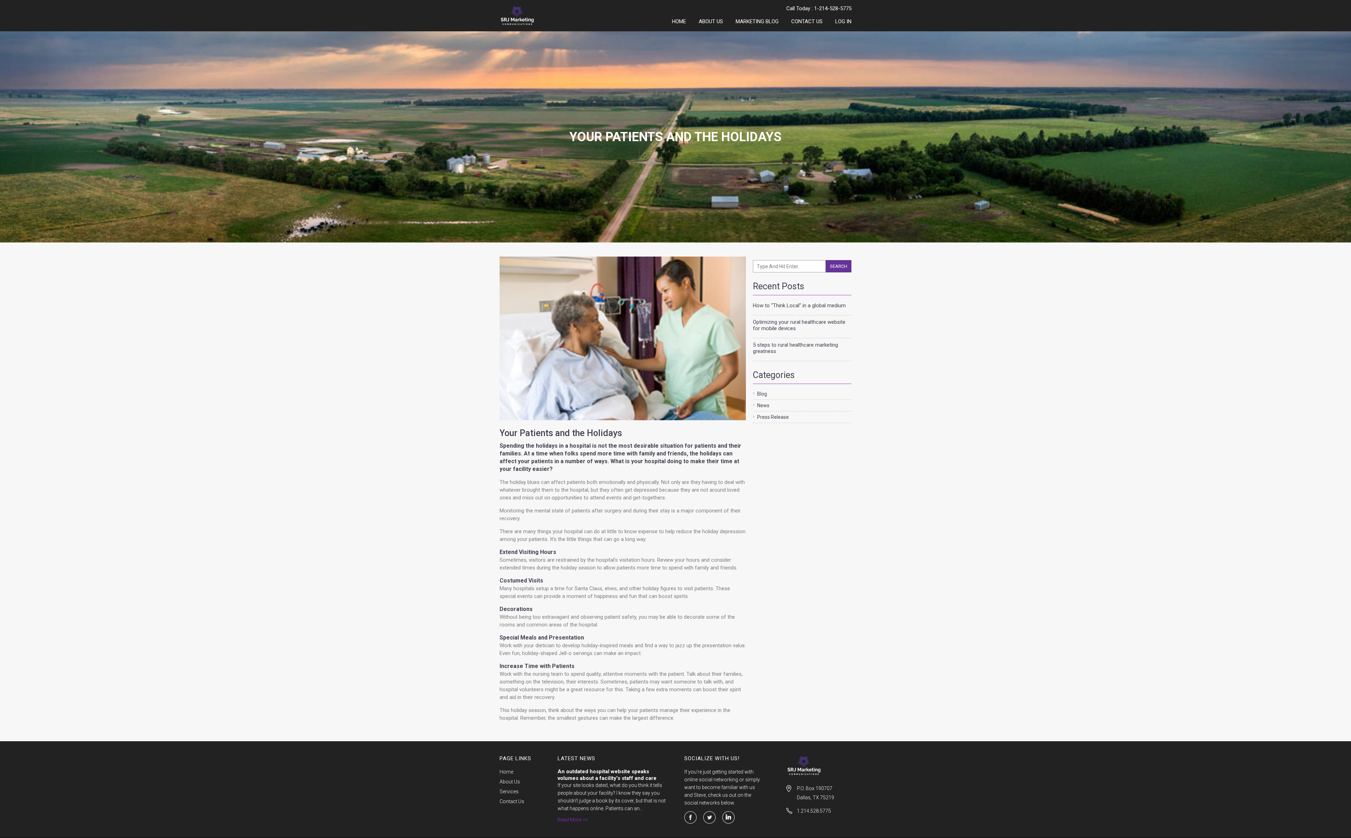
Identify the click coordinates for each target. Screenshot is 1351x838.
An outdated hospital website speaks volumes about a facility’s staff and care (607, 774)
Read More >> (573, 820)
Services (509, 791)
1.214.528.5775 (814, 811)
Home (679, 21)
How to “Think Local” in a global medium (799, 305)
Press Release (773, 417)
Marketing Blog (757, 21)
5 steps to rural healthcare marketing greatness (795, 348)
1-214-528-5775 (832, 8)
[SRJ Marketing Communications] (532, 15)
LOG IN (843, 21)
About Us (711, 21)
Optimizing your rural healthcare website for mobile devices (799, 325)
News (763, 405)
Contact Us (807, 21)
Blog (762, 394)
